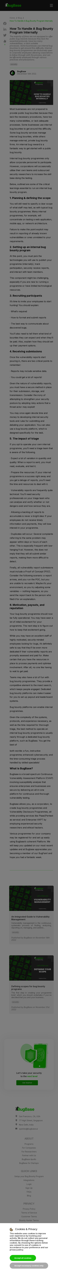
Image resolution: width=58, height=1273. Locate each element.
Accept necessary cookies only (28, 1266)
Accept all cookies (22, 1258)
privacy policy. (17, 1250)
